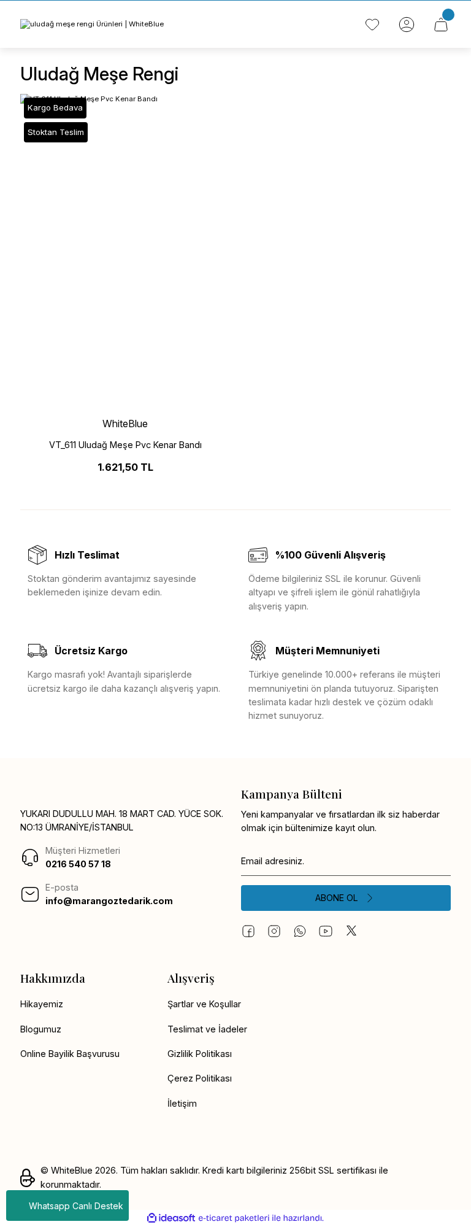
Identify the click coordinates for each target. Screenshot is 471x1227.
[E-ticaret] (234, 1218)
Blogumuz (40, 1029)
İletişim (182, 1103)
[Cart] (441, 24)
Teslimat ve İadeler (207, 1029)
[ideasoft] (171, 1218)
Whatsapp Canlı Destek (76, 1206)
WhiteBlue (125, 423)
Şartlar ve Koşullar (204, 1004)
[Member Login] (406, 24)
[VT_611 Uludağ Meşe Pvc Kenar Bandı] (125, 251)
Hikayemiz (41, 1004)
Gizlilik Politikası (199, 1053)
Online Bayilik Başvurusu (70, 1053)
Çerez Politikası (199, 1078)
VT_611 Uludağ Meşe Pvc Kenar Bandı (125, 444)
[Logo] (92, 24)
